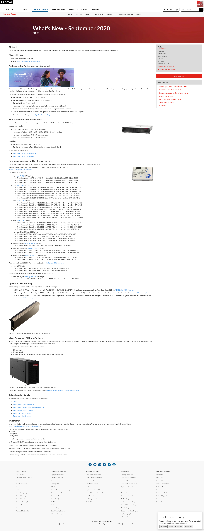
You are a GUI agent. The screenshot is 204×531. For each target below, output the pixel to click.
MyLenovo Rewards (127, 487)
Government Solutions (93, 481)
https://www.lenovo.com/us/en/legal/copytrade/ (24, 426)
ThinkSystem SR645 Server (22, 413)
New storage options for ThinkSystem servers (173, 93)
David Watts (162, 49)
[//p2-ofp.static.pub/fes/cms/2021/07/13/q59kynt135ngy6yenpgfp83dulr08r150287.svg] (94, 464)
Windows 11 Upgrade (57, 514)
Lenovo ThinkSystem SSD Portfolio (20, 169)
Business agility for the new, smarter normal (173, 86)
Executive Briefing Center (23, 502)
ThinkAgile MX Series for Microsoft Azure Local (28, 407)
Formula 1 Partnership (22, 511)
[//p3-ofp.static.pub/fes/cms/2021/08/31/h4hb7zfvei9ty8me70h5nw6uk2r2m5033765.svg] (114, 464)
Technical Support (161, 496)
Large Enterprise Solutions (94, 478)
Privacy (57, 524)
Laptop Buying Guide (127, 514)
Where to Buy (125, 517)
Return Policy (160, 481)
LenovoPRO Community (128, 481)
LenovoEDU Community (128, 478)
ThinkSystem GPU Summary (124, 290)
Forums (158, 499)
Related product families (166, 102)
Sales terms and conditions (114, 524)
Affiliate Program (126, 499)
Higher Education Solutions (94, 490)
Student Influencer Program (129, 505)
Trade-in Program (126, 493)
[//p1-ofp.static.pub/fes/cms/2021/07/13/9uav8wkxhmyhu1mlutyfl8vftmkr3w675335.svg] (99, 464)
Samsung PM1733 (33, 248)
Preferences (188, 526)
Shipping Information (162, 484)
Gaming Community (127, 475)
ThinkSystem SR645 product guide (24, 153)
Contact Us (159, 475)
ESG (17, 490)
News (17, 481)
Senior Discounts (91, 502)
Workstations (55, 481)
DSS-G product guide (29, 298)
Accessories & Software (58, 493)
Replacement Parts (162, 493)
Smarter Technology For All (24, 478)
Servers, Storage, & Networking (60, 490)
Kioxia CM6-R (21, 221)
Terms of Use (84, 524)
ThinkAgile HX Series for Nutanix (23, 404)
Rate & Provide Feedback (167, 70)
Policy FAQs (159, 478)
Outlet (53, 502)
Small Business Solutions (93, 475)
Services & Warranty (57, 496)
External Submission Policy (97, 524)
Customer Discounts (127, 496)
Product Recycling (21, 493)
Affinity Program (126, 508)
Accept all (163, 526)
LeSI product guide (142, 293)
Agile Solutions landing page (44, 115)
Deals (52, 505)
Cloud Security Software (58, 511)
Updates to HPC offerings (167, 96)
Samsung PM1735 (30, 277)
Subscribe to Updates (166, 66)
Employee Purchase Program (130, 511)
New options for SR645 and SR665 (170, 90)
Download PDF (179, 76)
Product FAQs (55, 499)
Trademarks (162, 106)
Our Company (20, 475)
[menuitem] (11, 10)
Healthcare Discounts (92, 496)
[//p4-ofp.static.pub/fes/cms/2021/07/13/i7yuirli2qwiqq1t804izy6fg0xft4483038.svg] (90, 464)
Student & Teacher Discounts (94, 493)
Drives (15, 402)
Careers (18, 508)
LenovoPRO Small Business (129, 484)
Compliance (19, 487)
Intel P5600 (20, 185)
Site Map (76, 524)
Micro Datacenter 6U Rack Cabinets (170, 99)
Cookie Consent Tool (66, 524)
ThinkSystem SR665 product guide (24, 156)
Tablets (53, 487)
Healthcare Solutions (92, 484)
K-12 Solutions (90, 487)
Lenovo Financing (126, 490)
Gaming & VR (55, 484)
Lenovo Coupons (56, 508)
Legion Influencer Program (129, 502)
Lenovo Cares (20, 505)
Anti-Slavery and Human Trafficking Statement (136, 524)
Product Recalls (20, 499)
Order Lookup (160, 487)
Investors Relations (22, 484)
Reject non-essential (175, 526)
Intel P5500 (20, 176)
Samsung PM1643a (30, 243)
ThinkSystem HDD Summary (54, 263)
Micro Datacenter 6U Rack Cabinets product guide (62, 390)
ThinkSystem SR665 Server (22, 416)
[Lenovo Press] (200, 4)
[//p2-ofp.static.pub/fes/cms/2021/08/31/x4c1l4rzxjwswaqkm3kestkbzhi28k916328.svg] (104, 464)
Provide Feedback (161, 502)
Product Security (21, 496)
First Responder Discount (93, 499)
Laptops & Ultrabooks (57, 475)
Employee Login (172, 10)
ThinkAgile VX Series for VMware (23, 410)
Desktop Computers (57, 478)
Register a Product (161, 490)
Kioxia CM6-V (20, 201)
